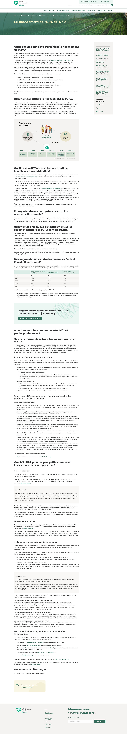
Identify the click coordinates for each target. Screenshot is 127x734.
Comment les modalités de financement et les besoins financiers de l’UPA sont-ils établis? (102, 73)
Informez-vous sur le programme (30, 318)
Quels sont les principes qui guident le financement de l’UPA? (103, 49)
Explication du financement (61, 15)
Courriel (101, 111)
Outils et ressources (33, 15)
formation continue (34, 645)
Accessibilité (48, 727)
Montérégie (17, 15)
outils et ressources (62, 659)
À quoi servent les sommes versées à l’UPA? (34, 457)
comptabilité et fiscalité (35, 642)
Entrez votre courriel (85, 719)
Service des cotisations (46, 15)
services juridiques (26, 655)
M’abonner (100, 721)
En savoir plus (26, 483)
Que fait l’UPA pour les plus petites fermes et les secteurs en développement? (102, 93)
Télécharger (27, 687)
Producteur (24, 15)
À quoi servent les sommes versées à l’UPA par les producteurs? (102, 87)
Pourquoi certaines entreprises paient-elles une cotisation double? (102, 67)
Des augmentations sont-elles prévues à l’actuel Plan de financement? (101, 80)
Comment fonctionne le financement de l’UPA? (102, 54)
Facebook (101, 105)
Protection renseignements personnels (49, 714)
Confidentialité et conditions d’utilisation (48, 719)
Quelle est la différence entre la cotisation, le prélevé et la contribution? (102, 60)
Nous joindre (48, 724)
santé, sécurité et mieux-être (47, 652)
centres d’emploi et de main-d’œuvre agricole (35, 648)
